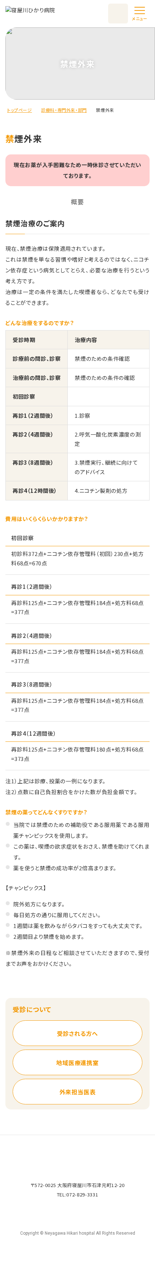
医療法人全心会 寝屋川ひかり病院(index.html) (30, 13)
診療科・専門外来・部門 (64, 110)
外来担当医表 (77, 1091)
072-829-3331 (82, 1194)
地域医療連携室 (77, 1062)
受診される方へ (77, 1033)
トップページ (19, 110)
